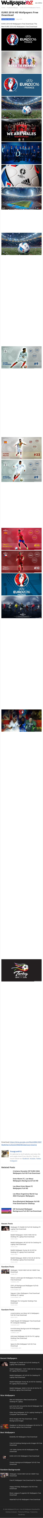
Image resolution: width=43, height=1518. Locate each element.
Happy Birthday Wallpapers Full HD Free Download (23, 1488)
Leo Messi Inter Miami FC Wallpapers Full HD (23, 1187)
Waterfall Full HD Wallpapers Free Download (25, 1499)
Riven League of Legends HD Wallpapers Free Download (25, 1494)
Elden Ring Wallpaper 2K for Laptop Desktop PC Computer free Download (26, 1413)
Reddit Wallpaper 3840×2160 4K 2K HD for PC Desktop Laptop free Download (25, 1259)
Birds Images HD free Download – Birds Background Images (23, 1420)
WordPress (21, 1514)
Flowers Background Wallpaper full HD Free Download (25, 1463)
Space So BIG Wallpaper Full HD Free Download (23, 1345)
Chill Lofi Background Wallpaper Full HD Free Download (24, 1286)
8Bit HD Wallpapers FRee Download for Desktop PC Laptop (23, 1401)
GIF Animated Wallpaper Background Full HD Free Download (27, 1210)
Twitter (38, 1159)
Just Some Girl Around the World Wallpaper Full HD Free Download (26, 1407)
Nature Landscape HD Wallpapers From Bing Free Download (26, 1279)
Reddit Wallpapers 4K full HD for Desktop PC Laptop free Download (26, 1243)
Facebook (25, 1159)
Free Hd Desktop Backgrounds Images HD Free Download (26, 1444)
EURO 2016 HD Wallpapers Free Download (24, 1456)
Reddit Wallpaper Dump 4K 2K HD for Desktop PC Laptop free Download (23, 1251)
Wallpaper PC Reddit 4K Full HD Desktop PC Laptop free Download (26, 1228)
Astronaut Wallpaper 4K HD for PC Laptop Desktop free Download (25, 1337)
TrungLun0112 (16, 1151)
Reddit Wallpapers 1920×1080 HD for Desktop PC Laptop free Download (24, 1236)
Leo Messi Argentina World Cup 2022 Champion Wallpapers (25, 1195)
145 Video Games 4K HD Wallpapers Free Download (24, 1450)
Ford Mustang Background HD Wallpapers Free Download (25, 1329)
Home (3, 7)
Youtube (32, 1159)
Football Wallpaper (12, 7)
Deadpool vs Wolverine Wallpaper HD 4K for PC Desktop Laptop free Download (26, 1426)
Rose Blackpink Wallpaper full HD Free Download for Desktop (26, 1202)
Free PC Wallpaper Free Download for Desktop (26, 1480)
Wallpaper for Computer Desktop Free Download (24, 1302)
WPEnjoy (27, 1512)
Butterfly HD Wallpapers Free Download (23, 1437)
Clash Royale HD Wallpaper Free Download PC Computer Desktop (25, 1322)
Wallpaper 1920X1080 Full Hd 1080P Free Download (25, 1271)
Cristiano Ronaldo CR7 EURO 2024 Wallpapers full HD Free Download (26, 1172)
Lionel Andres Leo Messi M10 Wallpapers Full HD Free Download (25, 1314)
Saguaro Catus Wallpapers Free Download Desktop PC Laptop (25, 1294)
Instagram (13, 1161)
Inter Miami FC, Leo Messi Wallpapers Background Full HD (25, 1180)
